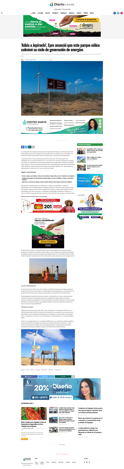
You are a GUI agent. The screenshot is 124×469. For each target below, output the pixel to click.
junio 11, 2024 (91, 170)
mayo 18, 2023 (91, 160)
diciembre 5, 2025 (83, 415)
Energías (38, 369)
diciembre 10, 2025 (64, 432)
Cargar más (62, 444)
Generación (44, 369)
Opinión (86, 13)
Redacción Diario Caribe (31, 59)
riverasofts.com (64, 454)
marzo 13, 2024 (91, 153)
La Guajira (40, 13)
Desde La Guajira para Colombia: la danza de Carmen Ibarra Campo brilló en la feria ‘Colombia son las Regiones (48, 176)
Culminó (32, 369)
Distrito (47, 13)
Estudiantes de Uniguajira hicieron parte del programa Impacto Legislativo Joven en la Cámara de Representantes (90, 410)
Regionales (55, 13)
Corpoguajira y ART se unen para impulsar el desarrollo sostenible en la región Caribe (95, 150)
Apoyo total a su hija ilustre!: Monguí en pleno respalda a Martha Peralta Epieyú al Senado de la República (47, 182)
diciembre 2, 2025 (83, 425)
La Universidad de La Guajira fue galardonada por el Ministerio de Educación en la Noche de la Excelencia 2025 (90, 431)
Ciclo (27, 369)
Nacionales (64, 13)
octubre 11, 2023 (42, 59)
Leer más (24, 438)
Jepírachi (50, 369)
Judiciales (71, 13)
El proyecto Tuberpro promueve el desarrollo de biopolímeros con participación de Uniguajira (67, 429)
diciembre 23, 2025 (41, 428)
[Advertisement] (90, 239)
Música (92, 13)
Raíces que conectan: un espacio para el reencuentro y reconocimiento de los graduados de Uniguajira (90, 420)
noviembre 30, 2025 (83, 437)
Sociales (79, 13)
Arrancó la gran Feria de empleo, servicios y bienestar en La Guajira (95, 166)
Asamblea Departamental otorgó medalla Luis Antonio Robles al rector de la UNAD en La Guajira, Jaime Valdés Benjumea (47, 178)
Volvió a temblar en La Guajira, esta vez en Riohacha (94, 158)
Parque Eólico (57, 369)
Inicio (33, 13)
